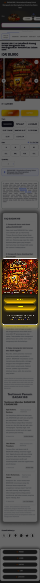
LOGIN (20, 300)
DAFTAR (20, 307)
